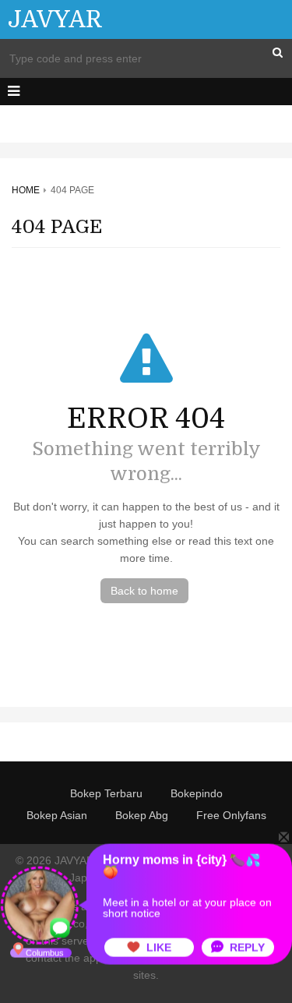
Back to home (144, 590)
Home (26, 190)
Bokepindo (197, 793)
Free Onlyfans (231, 815)
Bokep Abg (141, 815)
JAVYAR (55, 19)
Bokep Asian (56, 815)
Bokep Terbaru (106, 793)
